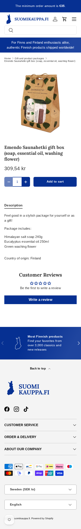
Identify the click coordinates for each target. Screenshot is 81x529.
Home (7, 58)
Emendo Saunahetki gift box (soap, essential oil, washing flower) (39, 61)
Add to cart (55, 181)
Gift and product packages (29, 58)
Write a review (40, 300)
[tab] (13, 205)
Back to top (38, 368)
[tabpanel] (40, 231)
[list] (40, 103)
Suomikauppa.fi (21, 518)
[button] (64, 19)
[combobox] (40, 30)
